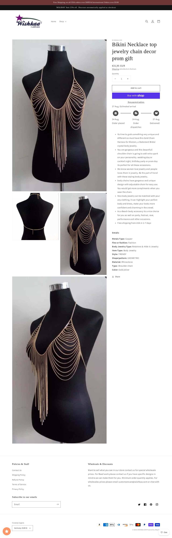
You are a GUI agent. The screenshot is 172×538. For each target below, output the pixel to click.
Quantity (115, 73)
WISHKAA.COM (142, 530)
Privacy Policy (18, 489)
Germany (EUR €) (20, 528)
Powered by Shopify (153, 530)
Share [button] (117, 276)
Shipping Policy (18, 475)
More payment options (136, 102)
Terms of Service (19, 484)
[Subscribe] (57, 504)
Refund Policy (18, 480)
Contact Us (17, 470)
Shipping (115, 69)
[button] (147, 21)
